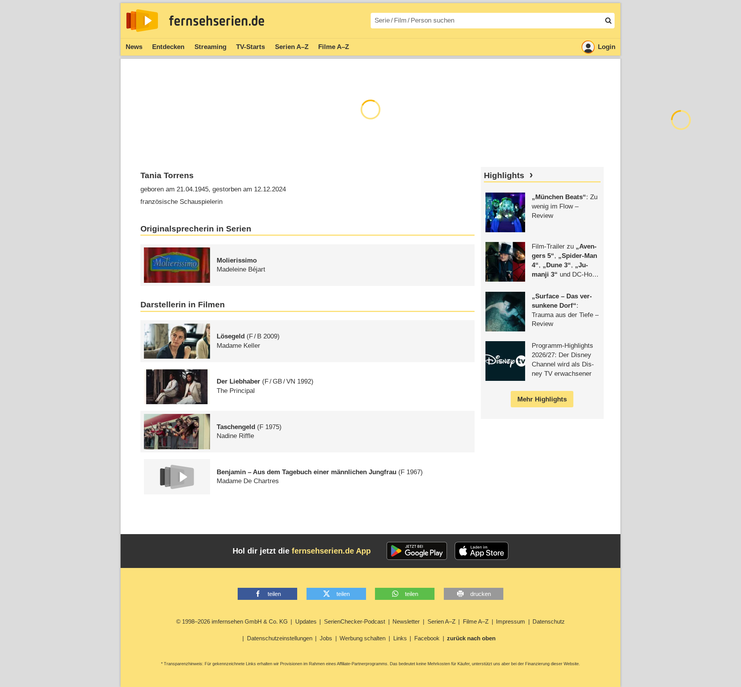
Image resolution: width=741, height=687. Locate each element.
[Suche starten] (608, 20)
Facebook (427, 638)
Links (400, 638)
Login (606, 47)
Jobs (326, 638)
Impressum (510, 621)
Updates (306, 621)
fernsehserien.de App (331, 551)
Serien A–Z (291, 47)
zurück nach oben (471, 638)
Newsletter (406, 621)
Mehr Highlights (542, 399)
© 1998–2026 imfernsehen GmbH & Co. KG (232, 621)
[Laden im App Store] (481, 551)
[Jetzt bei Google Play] (417, 551)
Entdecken (168, 47)
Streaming (210, 47)
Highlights (504, 175)
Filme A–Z (333, 47)
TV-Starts (250, 47)
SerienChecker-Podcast (354, 621)
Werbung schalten (362, 638)
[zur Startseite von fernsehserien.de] (142, 20)
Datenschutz (549, 621)
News (134, 47)
